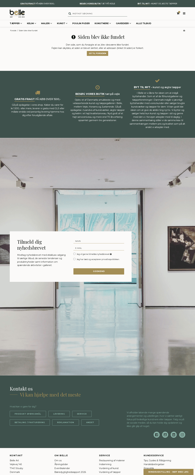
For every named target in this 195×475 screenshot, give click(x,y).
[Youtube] (165, 435)
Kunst (61, 23)
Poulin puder (81, 23)
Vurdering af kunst (109, 468)
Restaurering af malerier (112, 460)
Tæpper (15, 23)
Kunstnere (102, 23)
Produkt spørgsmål (28, 414)
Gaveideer (122, 23)
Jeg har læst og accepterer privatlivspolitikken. (98, 259)
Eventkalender (62, 468)
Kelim (30, 23)
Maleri (45, 23)
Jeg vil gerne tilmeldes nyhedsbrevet (94, 254)
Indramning (105, 464)
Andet (90, 422)
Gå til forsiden (97, 53)
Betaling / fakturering (30, 422)
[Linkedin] (174, 435)
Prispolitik (149, 468)
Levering (59, 414)
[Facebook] (157, 435)
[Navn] (98, 241)
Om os (58, 460)
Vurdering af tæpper (110, 472)
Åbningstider (61, 464)
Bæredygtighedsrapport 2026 (70, 472)
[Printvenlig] (184, 30)
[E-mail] (98, 248)
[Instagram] (182, 435)
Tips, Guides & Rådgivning (157, 460)
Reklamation (65, 422)
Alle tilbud (143, 23)
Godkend (99, 271)
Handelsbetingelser (154, 464)
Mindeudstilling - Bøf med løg (168, 472)
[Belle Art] (17, 14)
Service (82, 414)
